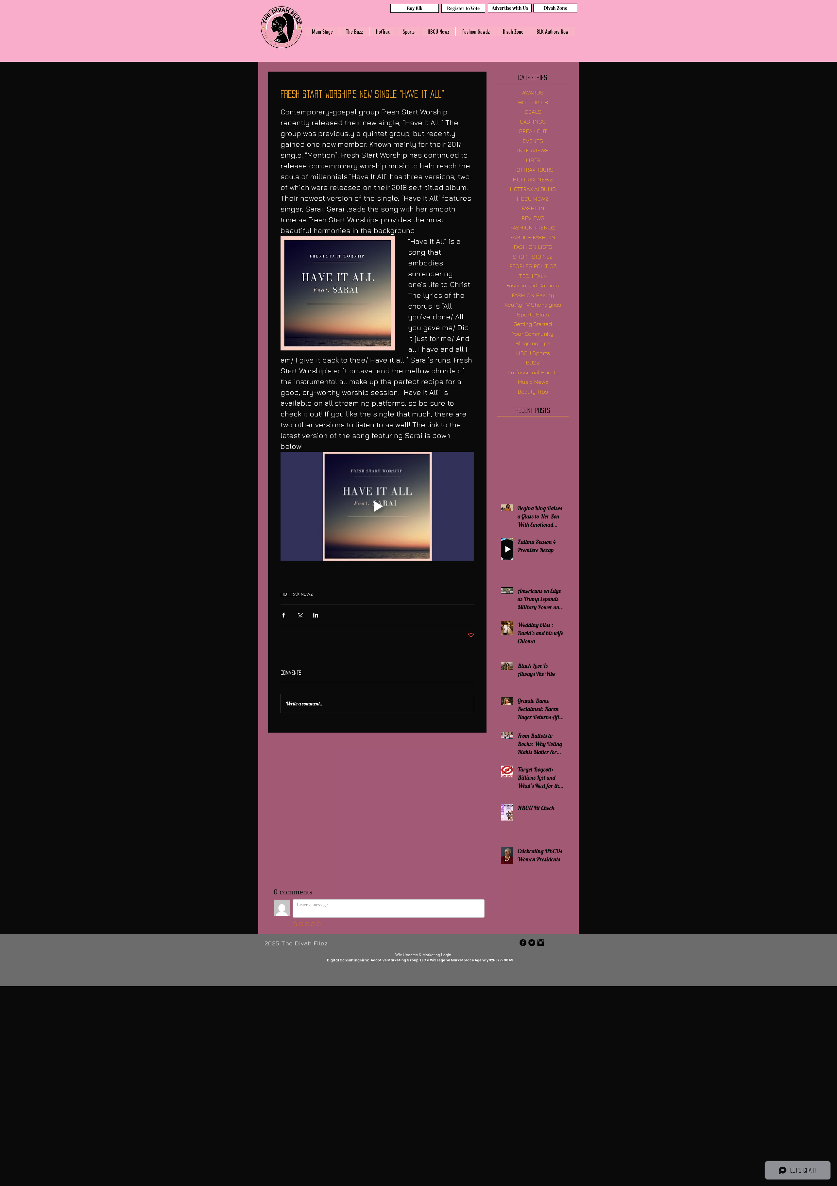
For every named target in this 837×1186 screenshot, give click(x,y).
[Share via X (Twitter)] (300, 615)
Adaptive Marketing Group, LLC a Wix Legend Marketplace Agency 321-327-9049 (442, 960)
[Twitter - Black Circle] (531, 942)
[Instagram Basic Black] (540, 942)
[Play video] (377, 506)
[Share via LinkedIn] (316, 615)
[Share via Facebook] (284, 615)
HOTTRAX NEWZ (297, 594)
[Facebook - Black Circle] (523, 942)
